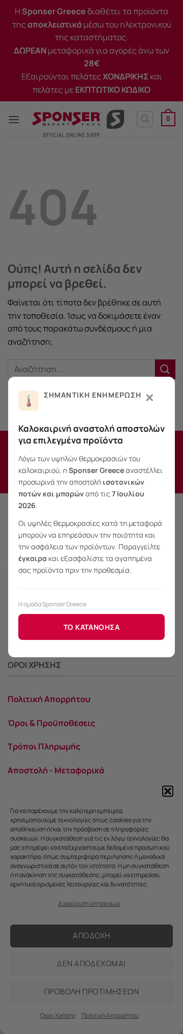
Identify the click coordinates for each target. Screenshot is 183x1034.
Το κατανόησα (91, 627)
